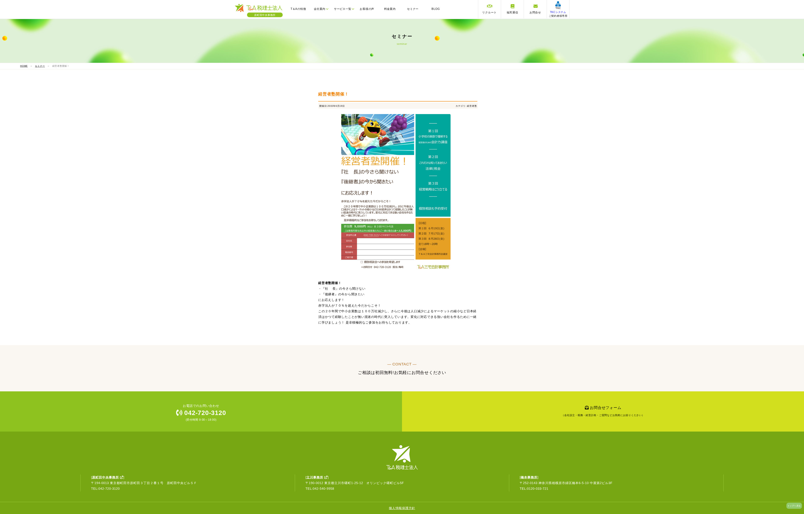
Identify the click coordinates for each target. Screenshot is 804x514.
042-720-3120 (204, 412)
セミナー (413, 8)
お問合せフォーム (603, 411)
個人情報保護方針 (402, 508)
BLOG (436, 8)
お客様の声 (367, 8)
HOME (24, 66)
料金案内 (390, 8)
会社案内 (319, 8)
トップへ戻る (794, 506)
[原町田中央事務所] (260, 11)
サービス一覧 (342, 8)
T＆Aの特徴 (298, 8)
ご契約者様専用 (558, 14)
